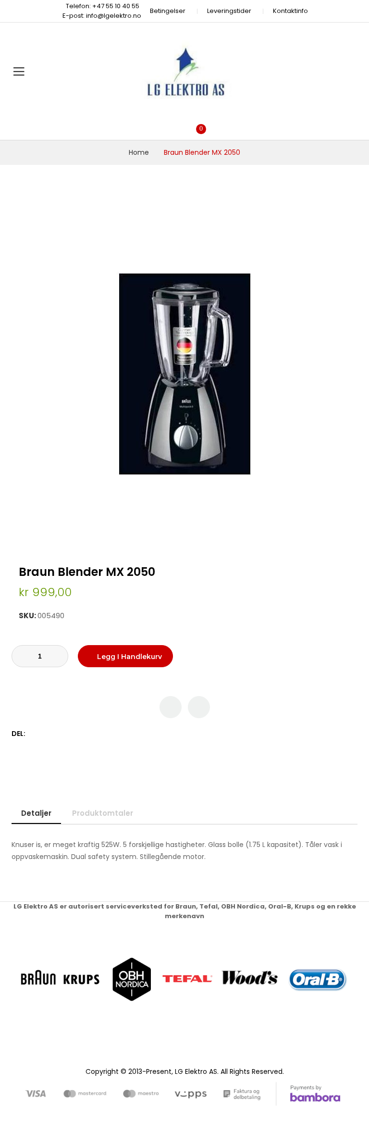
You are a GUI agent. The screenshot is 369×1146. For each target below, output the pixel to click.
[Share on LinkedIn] (74, 734)
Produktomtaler (102, 813)
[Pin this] (54, 734)
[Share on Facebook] (34, 734)
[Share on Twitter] (44, 734)
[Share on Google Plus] (64, 734)
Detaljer (36, 813)
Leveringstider (229, 10)
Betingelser (167, 10)
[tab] (36, 813)
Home (139, 152)
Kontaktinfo (290, 10)
